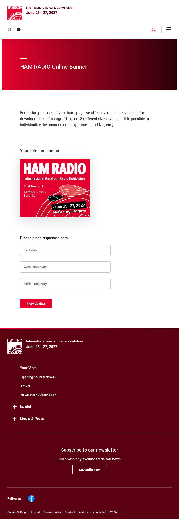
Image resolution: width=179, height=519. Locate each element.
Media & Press (32, 418)
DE (9, 29)
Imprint (35, 512)
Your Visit (28, 368)
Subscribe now (89, 470)
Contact (70, 512)
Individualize (36, 303)
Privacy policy (52, 512)
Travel (25, 386)
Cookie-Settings (17, 512)
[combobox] (153, 29)
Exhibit (25, 406)
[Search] (153, 29)
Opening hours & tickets (38, 377)
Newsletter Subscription (38, 395)
